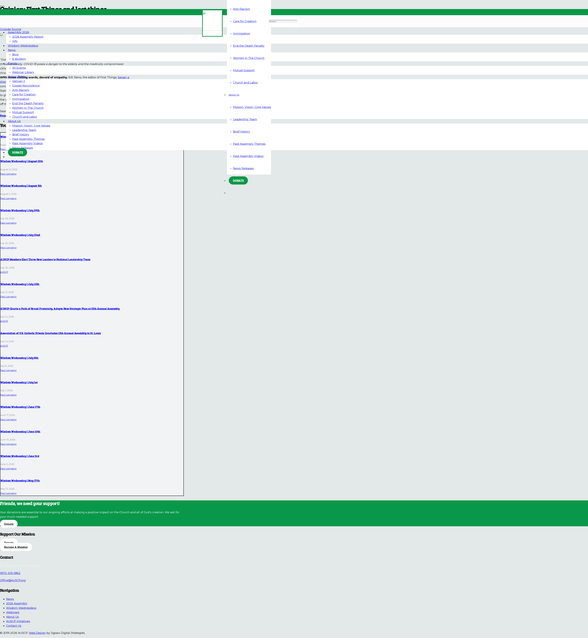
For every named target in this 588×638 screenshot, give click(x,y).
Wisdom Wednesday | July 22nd (20, 235)
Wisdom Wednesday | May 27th (20, 480)
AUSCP (4, 272)
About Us (12, 617)
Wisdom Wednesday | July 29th (20, 210)
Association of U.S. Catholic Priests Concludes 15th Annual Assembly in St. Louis (50, 333)
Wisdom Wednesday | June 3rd (19, 456)
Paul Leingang (8, 174)
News (10, 599)
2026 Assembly (16, 603)
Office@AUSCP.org (13, 580)
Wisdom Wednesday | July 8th (19, 358)
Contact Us (13, 625)
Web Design (37, 633)
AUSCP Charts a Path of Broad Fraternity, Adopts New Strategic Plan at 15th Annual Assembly (60, 308)
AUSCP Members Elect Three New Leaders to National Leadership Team (45, 259)
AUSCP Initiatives (18, 621)
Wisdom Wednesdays (21, 608)
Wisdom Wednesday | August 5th (21, 185)
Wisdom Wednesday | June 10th (20, 431)
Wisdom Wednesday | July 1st (19, 382)
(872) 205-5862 (10, 573)
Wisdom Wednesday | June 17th (20, 407)
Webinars (12, 612)
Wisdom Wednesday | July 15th (19, 284)
